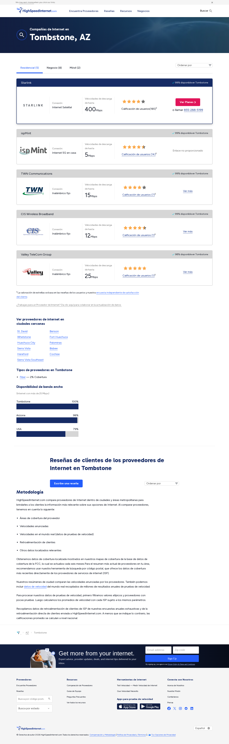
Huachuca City (26, 342)
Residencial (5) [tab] (29, 67)
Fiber (23, 377)
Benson (54, 331)
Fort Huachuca (59, 337)
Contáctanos (172, 697)
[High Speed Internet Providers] (36, 10)
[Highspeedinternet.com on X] (174, 709)
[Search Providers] (48, 699)
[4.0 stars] (139, 188)
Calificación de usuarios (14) (139, 154)
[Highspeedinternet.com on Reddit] (186, 709)
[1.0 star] (125, 188)
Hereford (22, 354)
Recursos (126, 11)
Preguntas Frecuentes (76, 697)
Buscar (204, 10)
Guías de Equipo (74, 691)
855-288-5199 (193, 110)
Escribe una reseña (66, 483)
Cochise (55, 354)
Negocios (143, 11)
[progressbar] (47, 406)
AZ (27, 632)
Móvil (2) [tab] (75, 67)
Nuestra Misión (173, 691)
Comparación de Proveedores (79, 685)
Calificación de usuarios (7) (138, 194)
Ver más (188, 191)
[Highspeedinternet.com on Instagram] (180, 709)
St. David (22, 331)
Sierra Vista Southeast (30, 359)
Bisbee (54, 348)
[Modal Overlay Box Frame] (114, 656)
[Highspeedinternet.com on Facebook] (169, 709)
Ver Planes (184, 102)
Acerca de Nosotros (175, 685)
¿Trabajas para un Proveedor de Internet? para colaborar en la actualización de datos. (69, 304)
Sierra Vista (24, 348)
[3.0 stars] (134, 188)
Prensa (170, 702)
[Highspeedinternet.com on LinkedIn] (191, 709)
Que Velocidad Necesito (127, 691)
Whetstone (24, 337)
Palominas (56, 342)
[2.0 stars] (130, 188)
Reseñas (109, 11)
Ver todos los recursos (76, 702)
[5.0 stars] (144, 188)
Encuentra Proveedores (83, 11)
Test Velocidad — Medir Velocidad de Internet (137, 685)
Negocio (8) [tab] (54, 67)
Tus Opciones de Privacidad (163, 735)
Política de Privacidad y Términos (131, 735)
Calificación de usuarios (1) (139, 235)
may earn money (26, 2)
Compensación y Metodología (103, 735)
